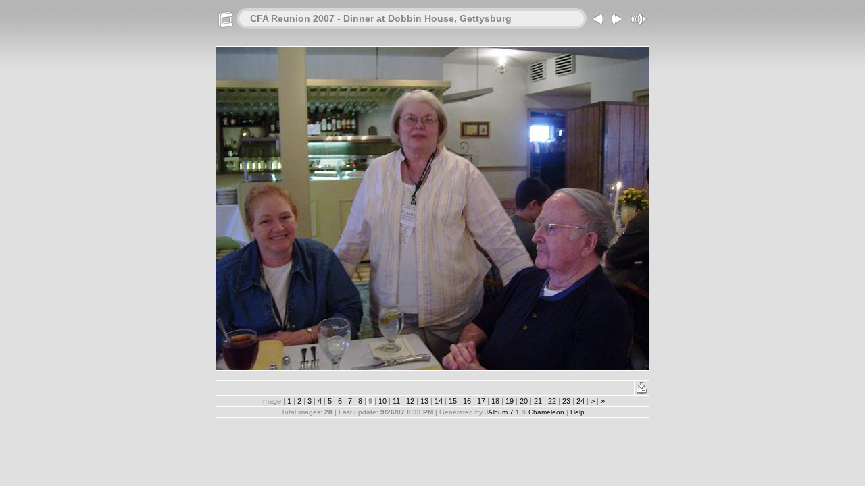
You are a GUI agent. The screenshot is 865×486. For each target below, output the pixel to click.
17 (481, 401)
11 (396, 401)
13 (424, 401)
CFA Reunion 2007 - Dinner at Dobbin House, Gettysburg (381, 18)
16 (467, 401)
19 (509, 401)
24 (580, 401)
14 (438, 401)
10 (382, 401)
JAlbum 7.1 (502, 412)
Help (577, 412)
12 (410, 401)
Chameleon (546, 412)
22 (552, 401)
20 (524, 401)
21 (538, 401)
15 (453, 401)
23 (566, 401)
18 (495, 401)
